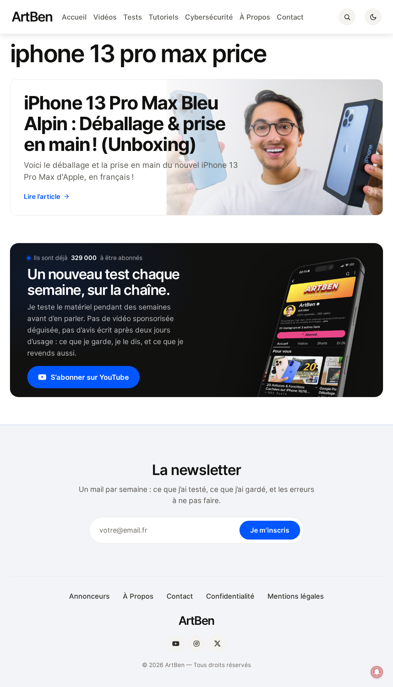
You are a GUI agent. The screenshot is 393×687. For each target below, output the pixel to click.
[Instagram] (196, 643)
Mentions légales (296, 596)
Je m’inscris (269, 530)
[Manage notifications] (377, 672)
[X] (217, 643)
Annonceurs (89, 596)
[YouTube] (175, 643)
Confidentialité (230, 596)
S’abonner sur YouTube (90, 377)
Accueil (74, 17)
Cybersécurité (209, 17)
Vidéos (105, 17)
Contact (290, 17)
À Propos (254, 17)
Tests (132, 17)
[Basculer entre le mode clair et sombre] (373, 16)
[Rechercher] (347, 16)
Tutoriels (163, 17)
